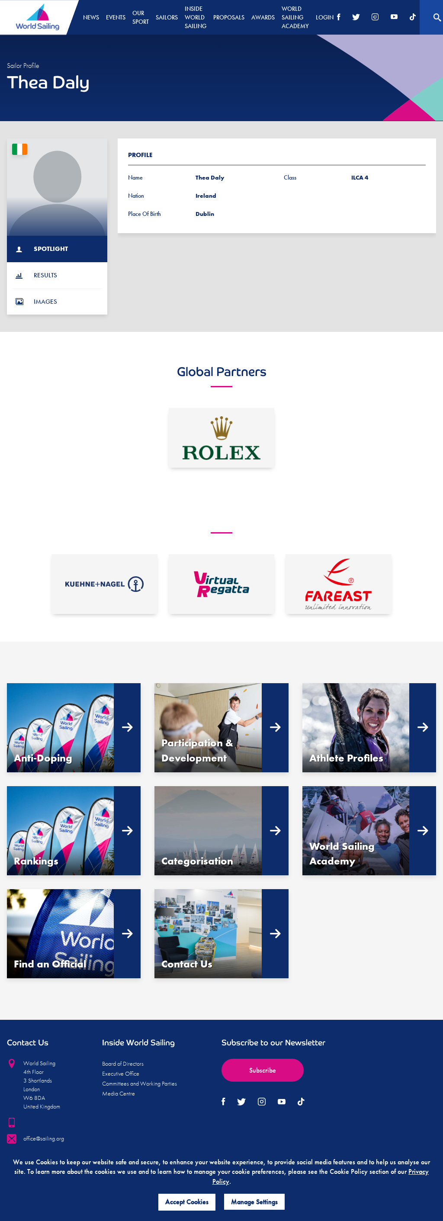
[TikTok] (412, 17)
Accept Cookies (187, 1201)
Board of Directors (123, 1063)
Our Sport (140, 17)
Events (115, 17)
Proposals (228, 17)
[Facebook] (338, 17)
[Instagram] (375, 17)
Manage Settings (254, 1201)
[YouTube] (394, 17)
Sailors (167, 17)
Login (325, 17)
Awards (263, 17)
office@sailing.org (43, 1138)
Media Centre (118, 1093)
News (91, 17)
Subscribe (262, 1070)
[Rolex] (222, 438)
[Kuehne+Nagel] (104, 584)
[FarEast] (339, 584)
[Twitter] (356, 17)
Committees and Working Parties (139, 1083)
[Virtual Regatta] (222, 584)
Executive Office (120, 1073)
